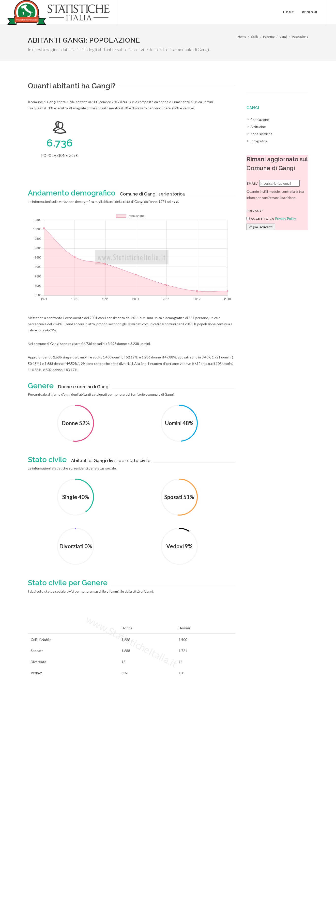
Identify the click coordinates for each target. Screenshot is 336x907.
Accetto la (262, 219)
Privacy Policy (285, 218)
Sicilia (254, 36)
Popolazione (300, 36)
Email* (252, 183)
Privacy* (254, 211)
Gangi (283, 36)
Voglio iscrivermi (260, 227)
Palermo (269, 36)
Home (242, 36)
